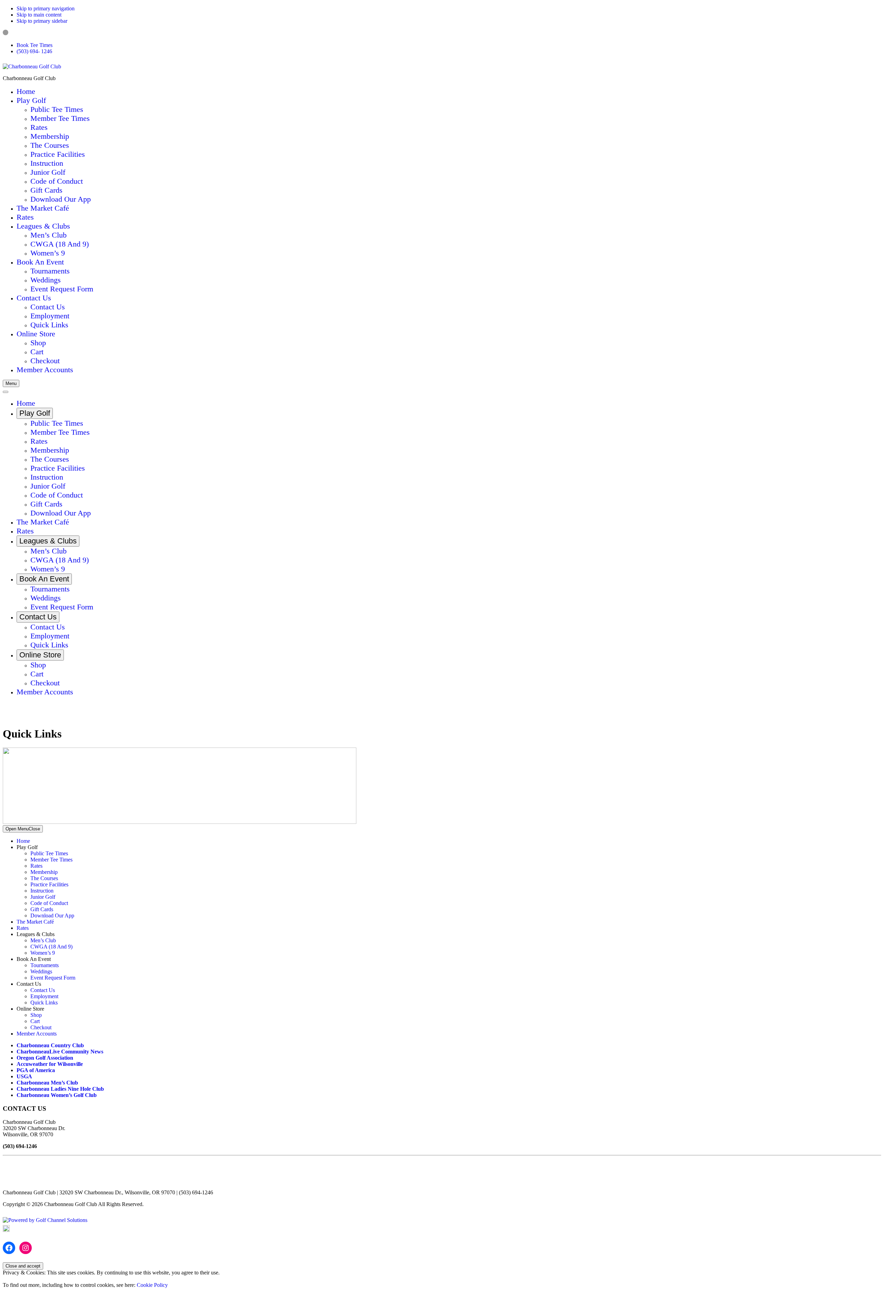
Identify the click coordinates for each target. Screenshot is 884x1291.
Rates (36, 866)
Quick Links (44, 1002)
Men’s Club (43, 940)
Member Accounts (37, 1034)
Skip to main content (39, 15)
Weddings (41, 971)
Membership (44, 872)
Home (23, 841)
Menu (11, 383)
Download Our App (52, 915)
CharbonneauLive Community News (60, 1051)
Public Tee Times (49, 853)
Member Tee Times (51, 860)
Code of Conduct (49, 903)
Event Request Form (52, 978)
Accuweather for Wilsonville (50, 1064)
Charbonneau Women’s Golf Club (57, 1095)
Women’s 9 (42, 953)
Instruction (42, 891)
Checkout (40, 1027)
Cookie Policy (152, 1285)
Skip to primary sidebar (42, 21)
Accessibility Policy (32, 1230)
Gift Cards (41, 909)
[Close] (5, 392)
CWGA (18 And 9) (51, 947)
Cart (35, 1021)
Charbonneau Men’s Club (47, 1083)
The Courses (44, 878)
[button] (31, 100)
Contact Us (42, 990)
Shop (36, 1015)
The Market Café (35, 922)
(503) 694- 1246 (34, 51)
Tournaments (44, 965)
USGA (24, 1076)
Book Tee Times (34, 45)
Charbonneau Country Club (50, 1045)
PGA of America (36, 1070)
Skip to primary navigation (46, 8)
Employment (44, 996)
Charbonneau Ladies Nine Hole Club (60, 1089)
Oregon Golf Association (45, 1058)
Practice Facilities (49, 884)
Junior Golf (42, 897)
